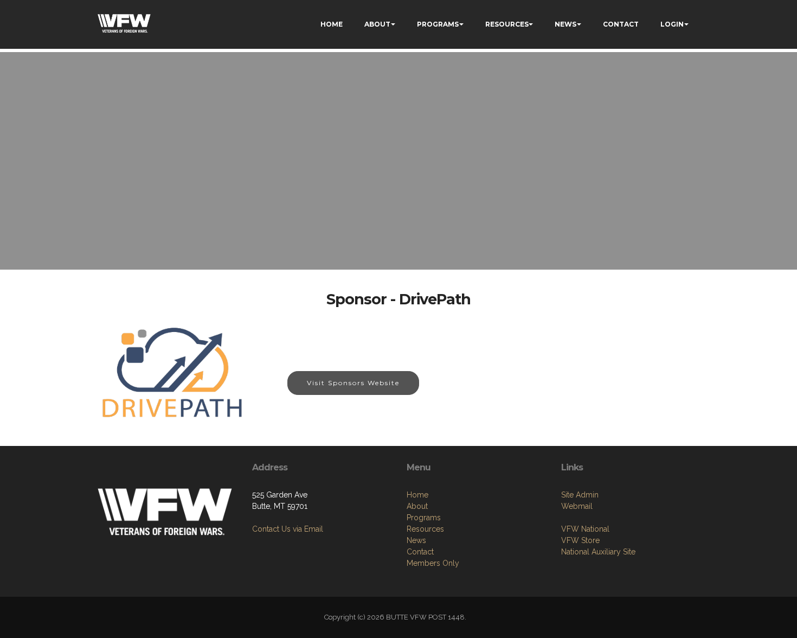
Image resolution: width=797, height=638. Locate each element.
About (417, 506)
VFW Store (580, 540)
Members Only (433, 563)
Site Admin (580, 494)
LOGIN (672, 24)
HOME (331, 24)
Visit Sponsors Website (353, 383)
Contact (420, 551)
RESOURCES (507, 24)
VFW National (585, 529)
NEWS (565, 24)
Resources (425, 529)
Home (417, 494)
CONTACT (621, 24)
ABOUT (377, 24)
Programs (424, 517)
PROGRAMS (438, 24)
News (416, 540)
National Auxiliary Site (598, 551)
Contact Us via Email (287, 529)
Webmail (577, 506)
